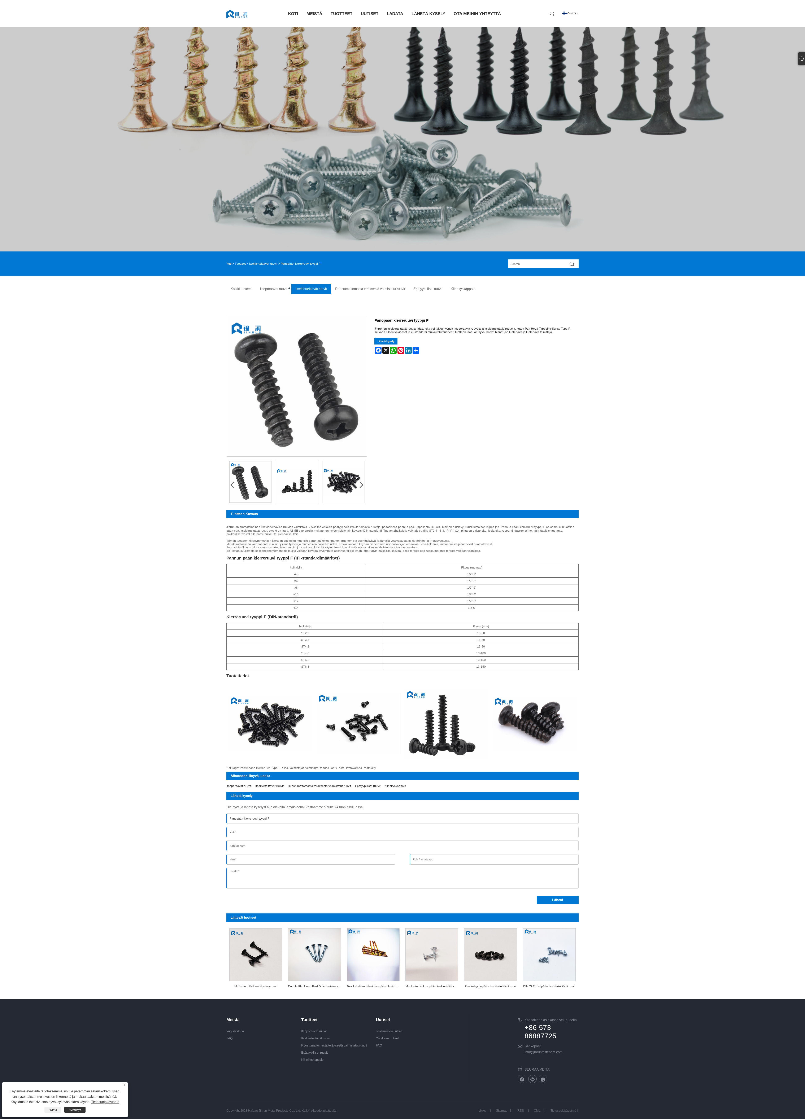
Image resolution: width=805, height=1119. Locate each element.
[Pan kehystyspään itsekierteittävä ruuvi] (490, 953)
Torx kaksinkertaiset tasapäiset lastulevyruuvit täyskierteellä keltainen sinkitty (374, 986)
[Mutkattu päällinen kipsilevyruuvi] (255, 953)
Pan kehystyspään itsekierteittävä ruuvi (490, 986)
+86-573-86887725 (540, 1031)
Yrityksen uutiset (387, 1038)
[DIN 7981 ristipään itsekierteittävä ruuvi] (549, 953)
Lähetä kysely (386, 341)
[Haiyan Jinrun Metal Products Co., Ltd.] (236, 22)
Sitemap (501, 1110)
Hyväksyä (75, 1109)
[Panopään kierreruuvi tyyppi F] (250, 482)
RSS (520, 1110)
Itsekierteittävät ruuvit (263, 263)
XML (537, 1110)
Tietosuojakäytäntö (563, 1110)
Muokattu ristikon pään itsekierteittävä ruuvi (433, 986)
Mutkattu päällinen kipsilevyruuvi (255, 986)
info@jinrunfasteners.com (543, 1052)
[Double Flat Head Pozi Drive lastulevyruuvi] (314, 953)
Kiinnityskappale (395, 785)
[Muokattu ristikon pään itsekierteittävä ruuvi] (431, 953)
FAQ (229, 1038)
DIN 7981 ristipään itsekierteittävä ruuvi (549, 986)
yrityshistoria (235, 1031)
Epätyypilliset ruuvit (367, 785)
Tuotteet (240, 263)
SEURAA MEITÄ (537, 1069)
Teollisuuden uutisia (389, 1031)
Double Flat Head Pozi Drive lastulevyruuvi (316, 986)
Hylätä (53, 1109)
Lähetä (557, 900)
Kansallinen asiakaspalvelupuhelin (551, 1020)
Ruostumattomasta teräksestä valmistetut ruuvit (319, 785)
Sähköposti (533, 1046)
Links (482, 1110)
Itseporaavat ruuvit (238, 785)
